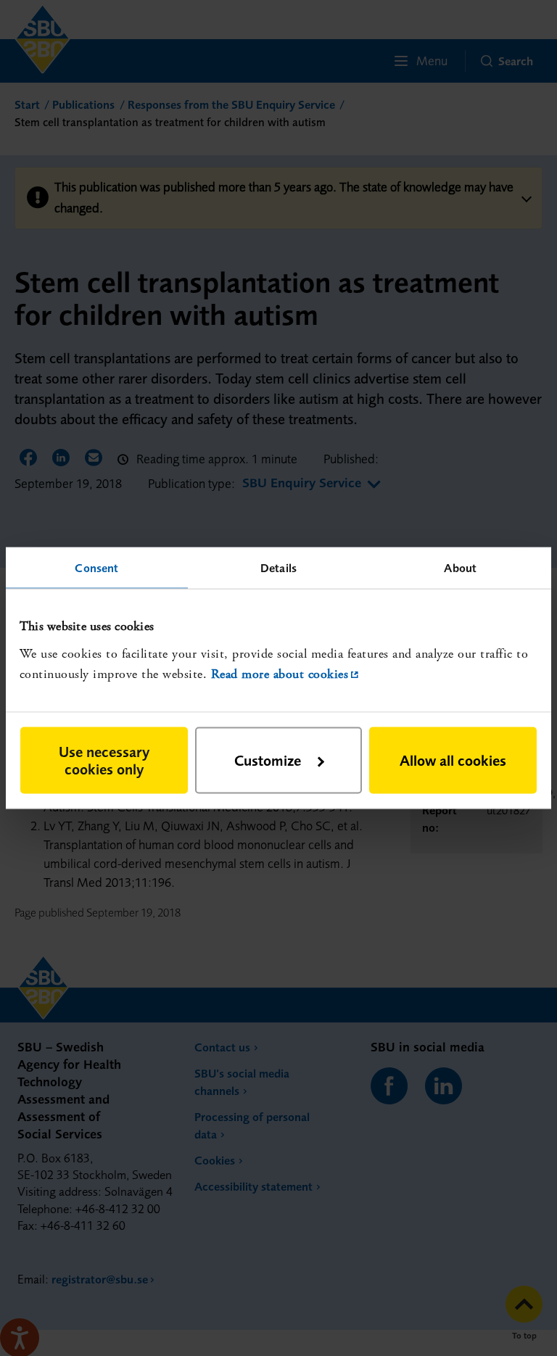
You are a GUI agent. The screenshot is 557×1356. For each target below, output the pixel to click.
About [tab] (460, 568)
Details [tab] (278, 568)
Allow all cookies (453, 759)
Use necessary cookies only (104, 759)
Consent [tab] (96, 568)
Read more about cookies (280, 674)
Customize (267, 759)
